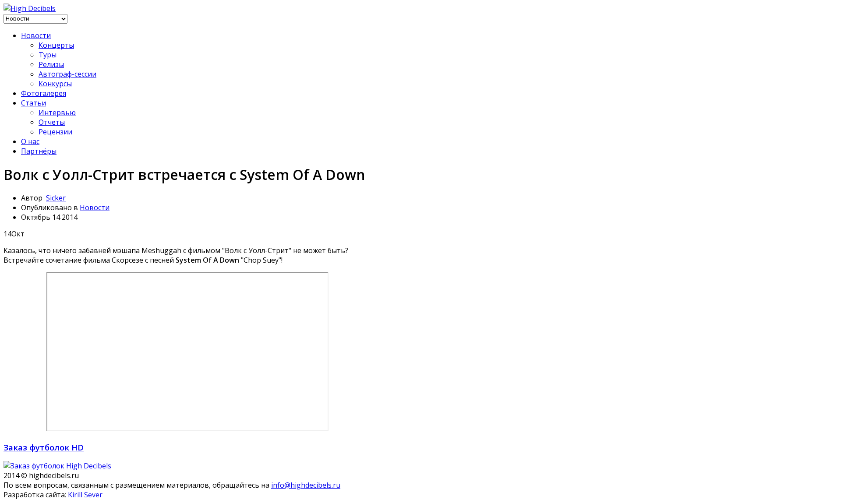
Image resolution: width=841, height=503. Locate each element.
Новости (36, 35)
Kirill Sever (85, 494)
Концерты (56, 45)
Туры (48, 55)
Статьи (33, 103)
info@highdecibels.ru (305, 485)
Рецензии (55, 132)
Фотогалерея (43, 93)
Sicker (56, 198)
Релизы (51, 64)
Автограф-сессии (67, 74)
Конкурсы (55, 83)
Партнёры (39, 151)
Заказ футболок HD (44, 447)
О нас (30, 141)
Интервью (57, 112)
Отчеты (52, 122)
